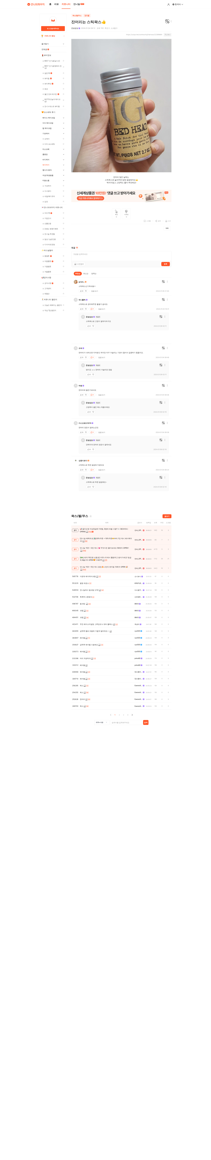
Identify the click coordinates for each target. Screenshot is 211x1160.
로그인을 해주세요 (53, 28)
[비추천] (86, 291)
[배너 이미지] (121, 196)
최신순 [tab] (85, 273)
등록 (165, 264)
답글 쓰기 (94, 291)
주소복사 (167, 35)
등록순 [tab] (93, 273)
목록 (167, 228)
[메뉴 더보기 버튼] (170, 21)
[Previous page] (111, 715)
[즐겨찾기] (90, 516)
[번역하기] (167, 21)
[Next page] (132, 715)
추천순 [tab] (77, 273)
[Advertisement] (121, 238)
